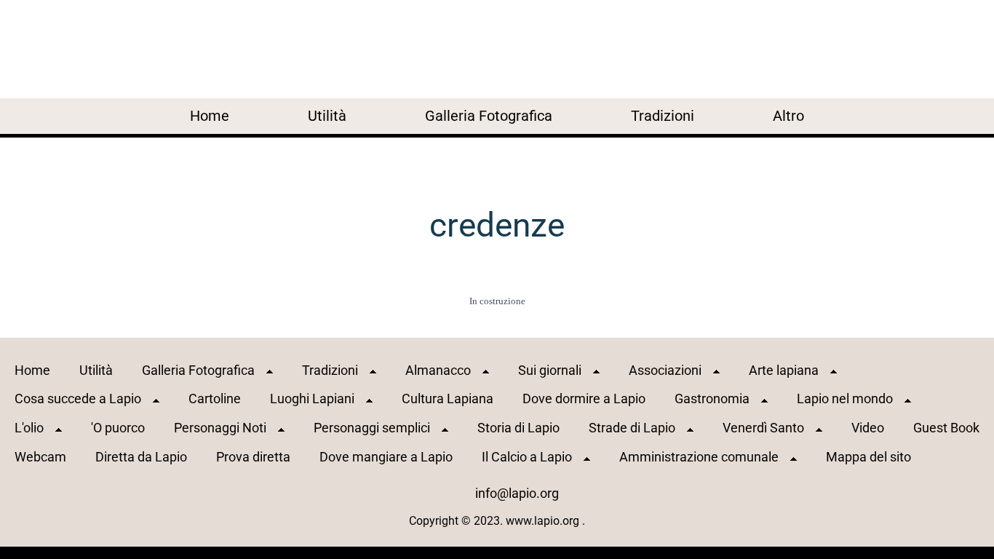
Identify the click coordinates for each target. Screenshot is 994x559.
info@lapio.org (517, 493)
